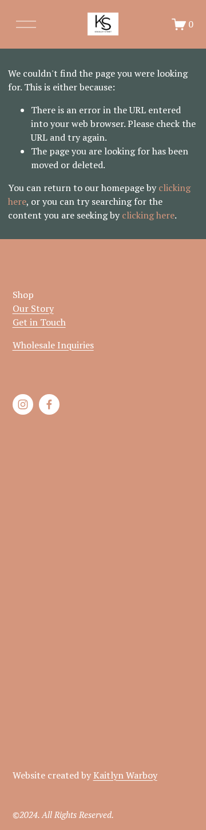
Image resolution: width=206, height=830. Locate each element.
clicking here (148, 215)
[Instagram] (23, 404)
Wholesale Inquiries (53, 345)
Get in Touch (39, 322)
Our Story (33, 308)
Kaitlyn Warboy (125, 775)
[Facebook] (49, 404)
